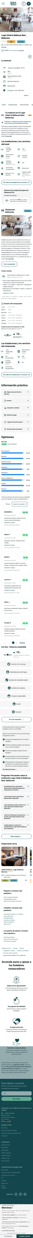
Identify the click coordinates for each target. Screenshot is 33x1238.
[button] (3, 3)
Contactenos (4, 1135)
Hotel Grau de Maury (9, 937)
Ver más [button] (26, 95)
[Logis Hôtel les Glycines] (14, 856)
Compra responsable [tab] (18, 696)
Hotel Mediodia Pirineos (10, 899)
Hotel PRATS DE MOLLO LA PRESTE (13, 914)
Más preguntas (16, 836)
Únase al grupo (5, 1150)
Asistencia (3, 1180)
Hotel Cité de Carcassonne (11, 939)
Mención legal (4, 1170)
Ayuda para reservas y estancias (9, 1130)
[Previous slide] (3, 225)
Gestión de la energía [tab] (18, 664)
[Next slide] (29, 225)
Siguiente (20, 643)
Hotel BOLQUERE (8, 918)
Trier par (8, 504)
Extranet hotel (4, 1147)
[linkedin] (25, 1194)
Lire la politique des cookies (8, 1230)
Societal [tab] (18, 712)
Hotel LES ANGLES (9, 922)
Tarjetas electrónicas (6, 1153)
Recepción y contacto (13, 408)
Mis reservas (4, 1128)
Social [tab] (18, 704)
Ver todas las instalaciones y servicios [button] (16, 182)
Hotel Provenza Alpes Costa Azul (12, 901)
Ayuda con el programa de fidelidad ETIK (11, 1133)
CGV (2, 1178)
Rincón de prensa (5, 1160)
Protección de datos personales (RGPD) (10, 1172)
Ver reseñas (21, 50)
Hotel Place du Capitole (10, 941)
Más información (17, 337)
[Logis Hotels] (13, 3)
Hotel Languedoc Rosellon (11, 897)
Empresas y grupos (5, 1155)
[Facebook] (16, 1194)
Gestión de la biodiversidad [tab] (18, 680)
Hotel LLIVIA (7, 924)
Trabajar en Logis (5, 1158)
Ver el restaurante (9, 264)
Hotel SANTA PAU (8, 916)
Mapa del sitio (4, 1183)
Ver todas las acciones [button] (9, 769)
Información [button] (24, 105)
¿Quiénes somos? (5, 1145)
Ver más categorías (15, 719)
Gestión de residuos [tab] (18, 688)
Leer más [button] (9, 136)
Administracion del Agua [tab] (18, 672)
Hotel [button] (4, 105)
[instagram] (20, 1194)
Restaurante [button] (13, 105)
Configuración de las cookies (8, 1175)
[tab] (15, 30)
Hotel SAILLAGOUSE (9, 920)
